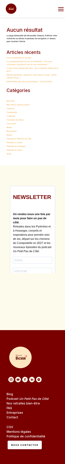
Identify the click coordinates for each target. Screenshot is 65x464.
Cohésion (11, 108)
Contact (12, 417)
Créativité (11, 116)
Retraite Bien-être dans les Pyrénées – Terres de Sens (29, 82)
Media (9, 127)
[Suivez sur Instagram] (11, 379)
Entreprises (15, 412)
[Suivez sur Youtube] (18, 379)
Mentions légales (19, 431)
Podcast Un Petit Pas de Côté (19, 139)
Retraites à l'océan (14, 142)
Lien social (11, 124)
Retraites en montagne (16, 146)
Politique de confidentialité (26, 436)
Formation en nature (15, 120)
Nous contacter (24, 445)
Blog (10, 394)
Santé (9, 154)
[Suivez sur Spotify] (39, 379)
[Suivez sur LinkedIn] (32, 379)
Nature (9, 135)
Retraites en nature (15, 150)
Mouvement (11, 131)
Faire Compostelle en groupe (19, 58)
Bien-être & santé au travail (18, 105)
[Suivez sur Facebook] (25, 379)
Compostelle (12, 112)
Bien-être (10, 101)
